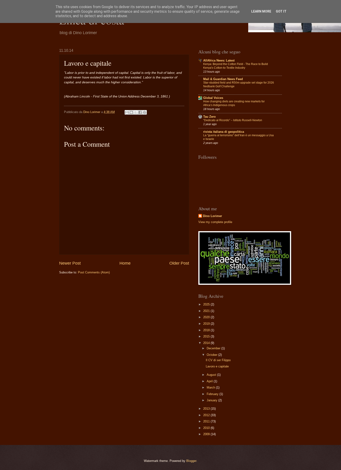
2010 (207, 428)
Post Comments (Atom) (94, 272)
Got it (281, 11)
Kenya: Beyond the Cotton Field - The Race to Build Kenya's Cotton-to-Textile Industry (235, 65)
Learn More (261, 11)
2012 (207, 415)
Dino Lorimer (212, 216)
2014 (207, 343)
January (212, 400)
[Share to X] (135, 112)
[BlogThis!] (131, 112)
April (210, 381)
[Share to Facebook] (140, 112)
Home (125, 263)
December (214, 348)
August (212, 374)
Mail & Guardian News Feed (223, 79)
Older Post (179, 263)
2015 (207, 336)
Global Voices (213, 98)
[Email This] (127, 112)
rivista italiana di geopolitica (223, 131)
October (212, 355)
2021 (207, 311)
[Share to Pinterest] (144, 112)
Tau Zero (209, 116)
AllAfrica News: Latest (219, 60)
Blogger (191, 461)
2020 (207, 317)
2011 (207, 421)
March (211, 387)
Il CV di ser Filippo (218, 360)
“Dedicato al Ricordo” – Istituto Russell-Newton (232, 120)
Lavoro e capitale (217, 366)
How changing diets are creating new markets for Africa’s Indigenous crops (234, 103)
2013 (207, 408)
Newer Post (70, 263)
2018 (207, 330)
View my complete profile (215, 222)
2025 (207, 304)
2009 (207, 434)
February (213, 394)
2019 (207, 323)
